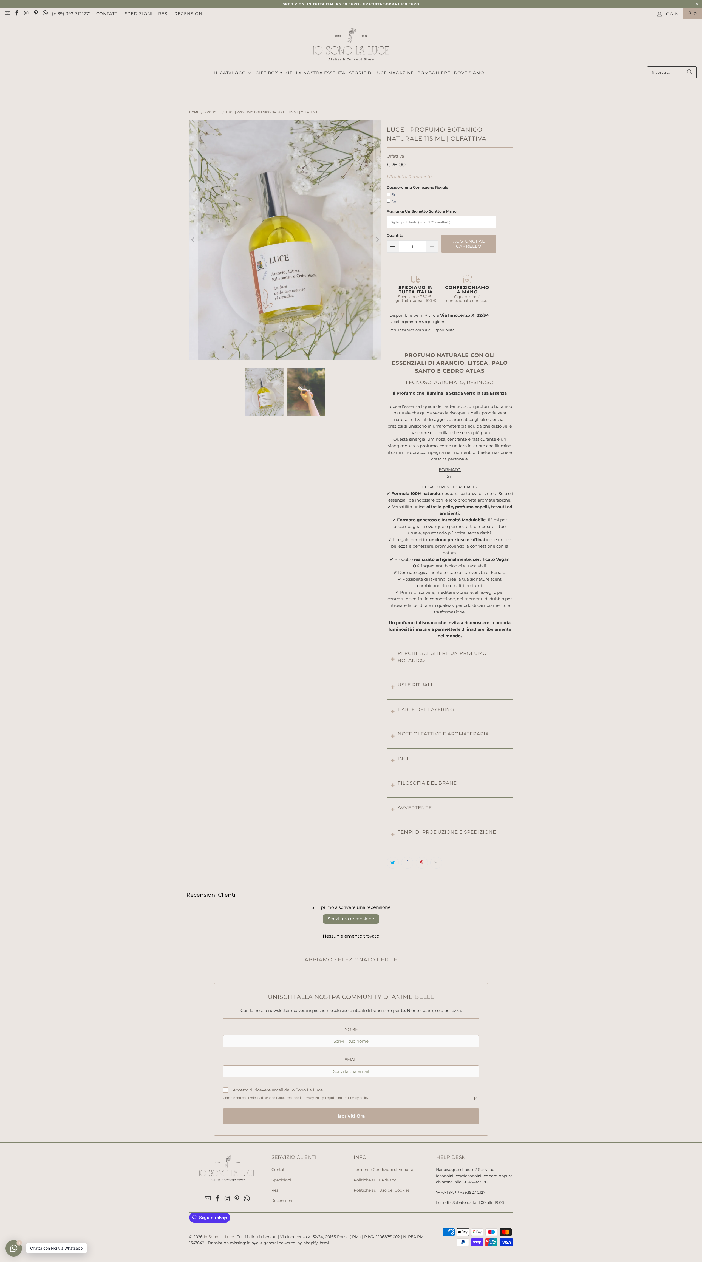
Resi (163, 13)
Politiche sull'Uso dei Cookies (382, 1190)
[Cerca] (690, 72)
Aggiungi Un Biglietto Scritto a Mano (422, 211)
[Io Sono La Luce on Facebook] (16, 13)
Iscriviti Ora (351, 1116)
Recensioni (189, 13)
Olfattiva (395, 156)
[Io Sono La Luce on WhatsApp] (45, 13)
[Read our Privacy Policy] (475, 1098)
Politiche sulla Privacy (375, 1180)
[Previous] (193, 240)
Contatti (107, 13)
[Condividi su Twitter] (393, 863)
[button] (233, 73)
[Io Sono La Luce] (351, 44)
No (394, 201)
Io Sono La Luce (219, 1236)
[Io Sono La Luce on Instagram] (26, 13)
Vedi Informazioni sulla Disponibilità (422, 330)
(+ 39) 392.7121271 (71, 13)
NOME (351, 1029)
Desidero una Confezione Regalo (417, 187)
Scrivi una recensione (351, 918)
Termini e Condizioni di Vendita (383, 1169)
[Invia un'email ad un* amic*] (436, 863)
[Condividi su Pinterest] (422, 863)
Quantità (395, 235)
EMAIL (351, 1059)
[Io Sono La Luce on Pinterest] (35, 13)
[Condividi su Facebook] (407, 863)
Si (393, 194)
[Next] (377, 240)
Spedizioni (139, 13)
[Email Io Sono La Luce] (7, 13)
